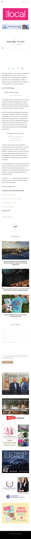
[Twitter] (13, 68)
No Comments (19, 44)
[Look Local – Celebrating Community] (15, 14)
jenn (15, 226)
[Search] (23, 1)
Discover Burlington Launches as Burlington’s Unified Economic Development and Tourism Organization (15, 263)
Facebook (10, 178)
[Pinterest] (17, 68)
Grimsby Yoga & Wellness (8, 207)
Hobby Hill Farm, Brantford (8, 194)
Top (16, 536)
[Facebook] (8, 68)
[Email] (22, 68)
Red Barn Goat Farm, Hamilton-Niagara (11, 198)
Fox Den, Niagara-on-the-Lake (9, 202)
